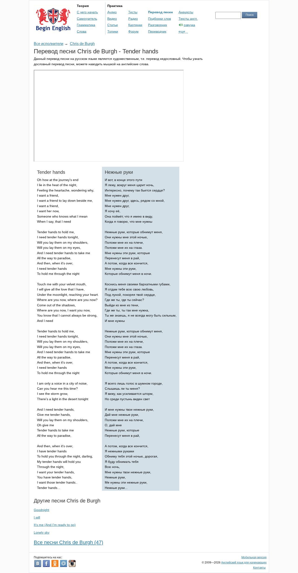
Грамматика (86, 25)
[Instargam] (72, 563)
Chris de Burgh (82, 44)
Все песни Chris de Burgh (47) (68, 542)
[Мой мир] (63, 563)
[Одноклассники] (54, 563)
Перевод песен (160, 12)
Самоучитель (87, 18)
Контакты (259, 567)
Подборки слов (159, 18)
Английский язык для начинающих (244, 562)
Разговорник (157, 25)
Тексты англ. (188, 18)
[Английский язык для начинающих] (53, 29)
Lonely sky (41, 532)
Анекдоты (186, 12)
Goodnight (41, 510)
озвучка (189, 25)
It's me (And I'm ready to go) (55, 525)
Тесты (132, 12)
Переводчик (157, 31)
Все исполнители (48, 44)
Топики (112, 31)
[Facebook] (46, 563)
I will (37, 517)
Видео (112, 18)
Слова (81, 31)
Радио (133, 18)
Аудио (112, 12)
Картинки (135, 25)
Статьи (112, 25)
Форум (133, 31)
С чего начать (87, 12)
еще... (183, 31)
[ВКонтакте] (37, 563)
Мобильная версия (254, 557)
